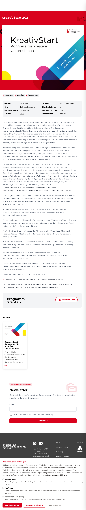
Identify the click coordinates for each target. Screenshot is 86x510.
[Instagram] (34, 443)
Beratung (59, 452)
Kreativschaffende (62, 456)
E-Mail (11, 405)
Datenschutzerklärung (45, 415)
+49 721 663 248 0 (40, 454)
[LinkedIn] (41, 443)
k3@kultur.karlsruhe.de (41, 456)
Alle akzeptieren (12, 505)
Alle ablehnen (55, 505)
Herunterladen (68, 300)
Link (61, 110)
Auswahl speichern (34, 505)
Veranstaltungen (62, 447)
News (58, 443)
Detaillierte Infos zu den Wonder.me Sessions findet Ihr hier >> (30, 188)
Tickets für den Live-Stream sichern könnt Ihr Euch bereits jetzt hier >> (33, 279)
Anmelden (43, 421)
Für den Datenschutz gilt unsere (33, 415)
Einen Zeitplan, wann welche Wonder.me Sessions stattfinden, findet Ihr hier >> (37, 191)
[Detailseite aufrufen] (15, 345)
